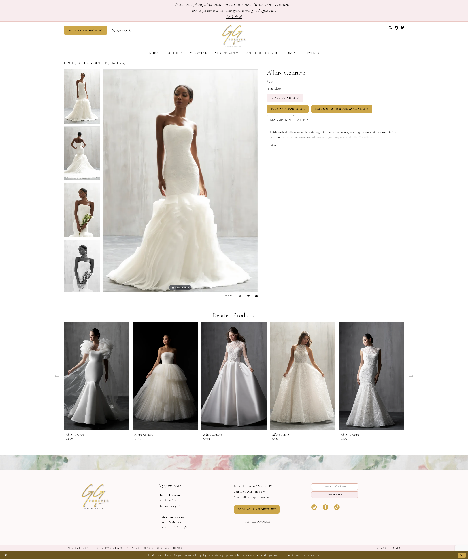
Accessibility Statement (107, 548)
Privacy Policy (78, 548)
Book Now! (234, 16)
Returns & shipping (169, 548)
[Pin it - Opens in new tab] (248, 295)
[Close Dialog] (5, 555)
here (318, 555)
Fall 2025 (118, 63)
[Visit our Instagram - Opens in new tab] (314, 506)
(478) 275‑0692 (170, 485)
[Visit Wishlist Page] (402, 28)
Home (69, 63)
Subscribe (334, 494)
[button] (396, 28)
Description (280, 120)
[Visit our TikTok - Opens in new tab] (337, 506)
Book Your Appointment (257, 509)
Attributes (306, 120)
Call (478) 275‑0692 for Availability (342, 108)
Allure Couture (92, 63)
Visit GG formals (256, 522)
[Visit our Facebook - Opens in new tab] (325, 506)
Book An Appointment (288, 108)
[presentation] (96, 376)
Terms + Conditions (140, 548)
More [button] (273, 145)
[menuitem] (85, 30)
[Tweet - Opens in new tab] (240, 295)
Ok (462, 555)
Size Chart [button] (274, 89)
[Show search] (391, 28)
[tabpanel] (82, 97)
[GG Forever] (234, 35)
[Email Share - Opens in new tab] (256, 295)
